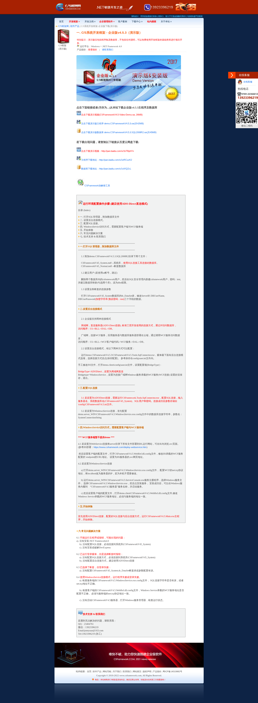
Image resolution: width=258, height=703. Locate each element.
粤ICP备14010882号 (172, 671)
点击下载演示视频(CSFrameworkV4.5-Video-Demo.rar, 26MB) (112, 114)
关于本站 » (166, 21)
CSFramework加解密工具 (97, 185)
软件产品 (74, 26)
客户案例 (122, 21)
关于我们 (117, 671)
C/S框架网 (63, 26)
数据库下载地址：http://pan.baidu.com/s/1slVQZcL (106, 168)
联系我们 (127, 671)
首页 (61, 21)
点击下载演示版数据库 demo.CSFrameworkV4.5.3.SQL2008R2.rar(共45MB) (118, 132)
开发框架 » (74, 21)
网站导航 (107, 671)
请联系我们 (107, 49)
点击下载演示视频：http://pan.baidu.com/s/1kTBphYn (107, 151)
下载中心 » (137, 21)
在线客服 (247, 81)
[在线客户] (232, 75)
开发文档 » (90, 21)
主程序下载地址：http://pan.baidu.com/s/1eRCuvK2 (106, 160)
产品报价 (157, 671)
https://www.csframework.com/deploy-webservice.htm (120, 447)
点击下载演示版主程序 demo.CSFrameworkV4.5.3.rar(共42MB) (112, 123)
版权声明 (147, 671)
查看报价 (92, 49)
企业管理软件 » (107, 21)
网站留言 (137, 671)
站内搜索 (151, 21)
